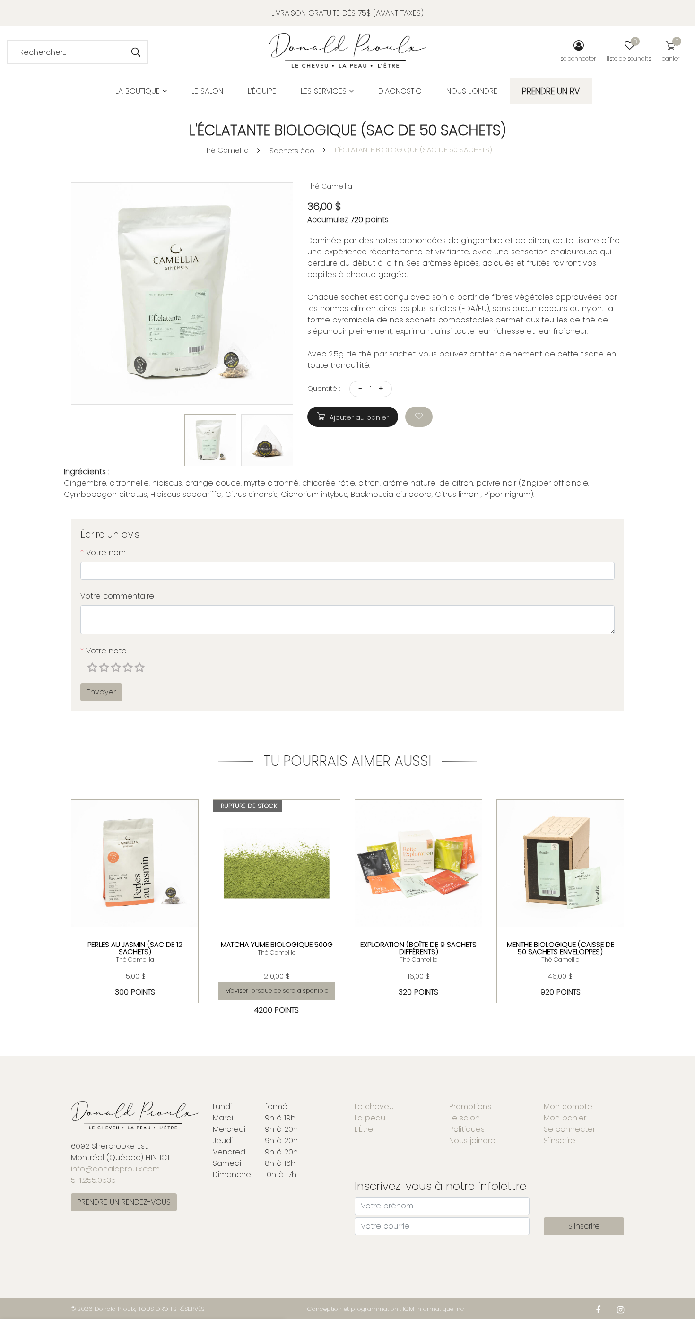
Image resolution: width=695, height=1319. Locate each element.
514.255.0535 (93, 1180)
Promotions (470, 1106)
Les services (325, 91)
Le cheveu (374, 1106)
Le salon (207, 91)
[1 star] (93, 668)
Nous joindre (471, 91)
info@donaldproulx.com (115, 1168)
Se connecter (569, 1129)
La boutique (138, 91)
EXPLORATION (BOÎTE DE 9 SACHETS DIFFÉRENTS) (418, 947)
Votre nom (103, 552)
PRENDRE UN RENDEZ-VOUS (124, 1202)
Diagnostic (400, 91)
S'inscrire (559, 1140)
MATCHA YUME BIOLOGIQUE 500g (277, 944)
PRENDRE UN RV (551, 91)
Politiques (467, 1129)
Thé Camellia (226, 150)
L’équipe (262, 91)
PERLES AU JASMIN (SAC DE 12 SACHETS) (134, 947)
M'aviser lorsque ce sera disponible (276, 990)
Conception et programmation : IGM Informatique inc (385, 1308)
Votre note (103, 650)
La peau (370, 1117)
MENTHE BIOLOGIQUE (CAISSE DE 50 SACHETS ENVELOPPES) (560, 947)
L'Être (364, 1129)
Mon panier (565, 1117)
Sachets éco (291, 151)
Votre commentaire (117, 595)
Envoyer (101, 691)
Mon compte (568, 1106)
